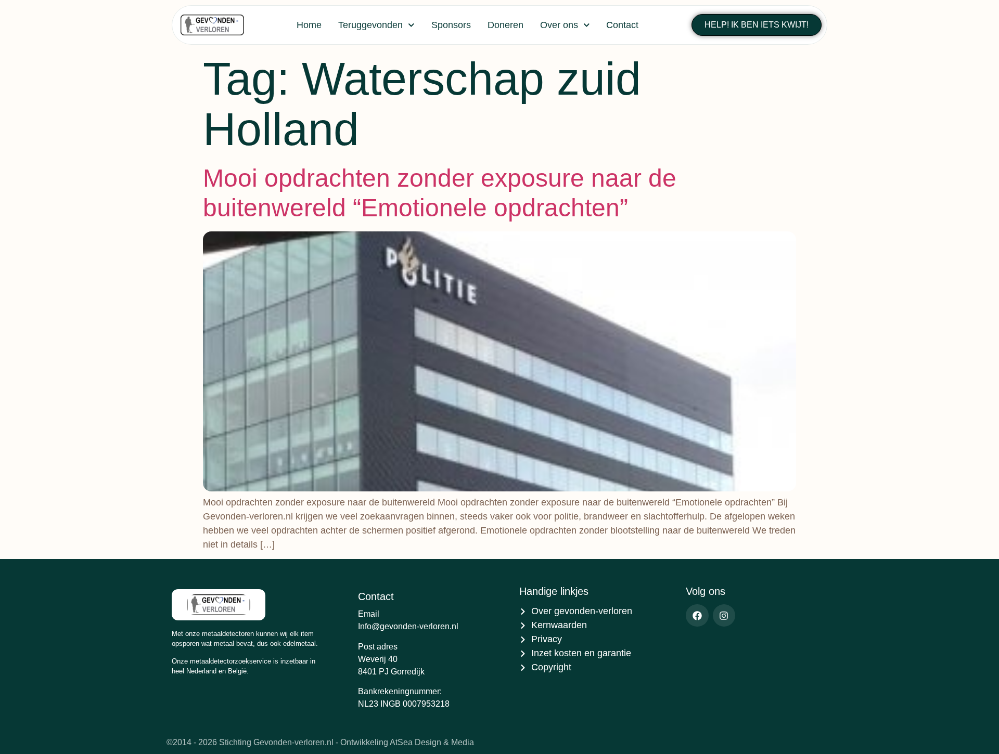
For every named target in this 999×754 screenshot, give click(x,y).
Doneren (505, 25)
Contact (622, 25)
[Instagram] (724, 615)
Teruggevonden (370, 25)
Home (309, 25)
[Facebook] (697, 615)
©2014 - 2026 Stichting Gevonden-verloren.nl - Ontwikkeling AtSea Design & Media (320, 742)
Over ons (559, 25)
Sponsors (451, 25)
